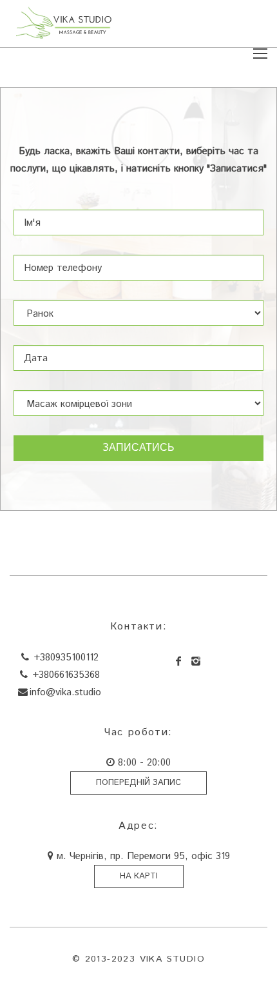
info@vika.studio (65, 692)
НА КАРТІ (139, 876)
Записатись (138, 448)
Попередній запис (138, 783)
